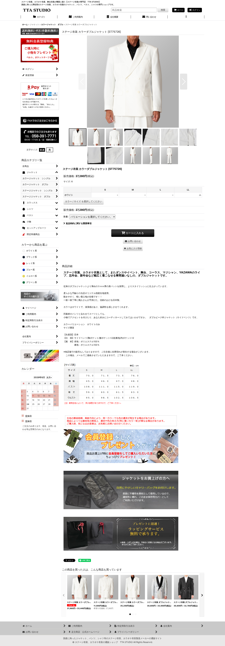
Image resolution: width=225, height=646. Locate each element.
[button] (186, 17)
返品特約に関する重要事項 (79, 223)
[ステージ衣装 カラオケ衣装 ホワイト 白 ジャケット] (133, 82)
